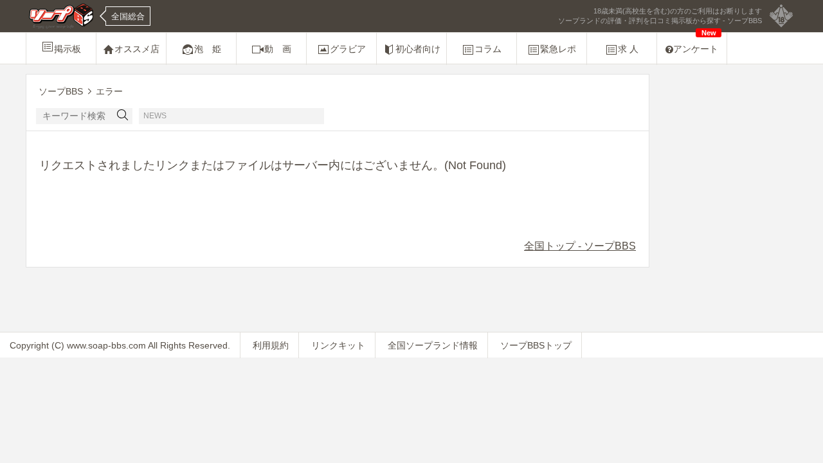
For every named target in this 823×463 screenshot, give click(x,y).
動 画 (277, 49)
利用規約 (271, 345)
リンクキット (338, 345)
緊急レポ (558, 49)
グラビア (348, 49)
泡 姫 (207, 49)
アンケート (695, 43)
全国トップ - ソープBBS (580, 246)
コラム (488, 49)
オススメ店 (136, 49)
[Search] (122, 116)
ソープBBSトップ (536, 345)
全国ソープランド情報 (433, 345)
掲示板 (67, 49)
